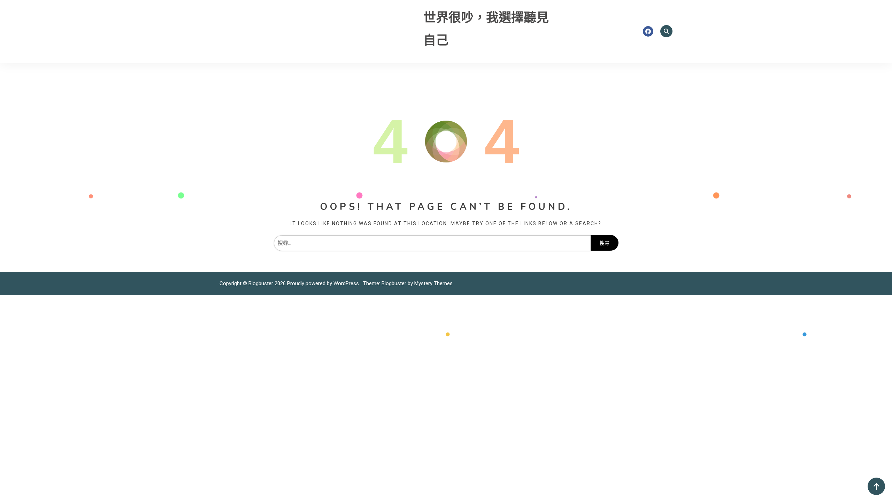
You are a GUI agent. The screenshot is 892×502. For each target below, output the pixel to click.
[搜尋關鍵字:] (432, 243)
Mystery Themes (433, 283)
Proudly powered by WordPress (323, 283)
